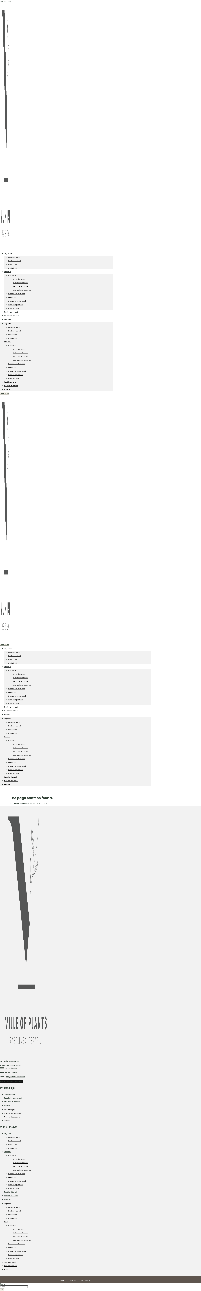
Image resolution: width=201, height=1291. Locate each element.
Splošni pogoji (9, 1094)
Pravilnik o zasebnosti (13, 1098)
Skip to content (6, 1)
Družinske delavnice (20, 283)
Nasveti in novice (11, 315)
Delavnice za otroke (20, 286)
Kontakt (7, 319)
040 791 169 (12, 1072)
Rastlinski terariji (14, 257)
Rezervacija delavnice (16, 294)
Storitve (7, 272)
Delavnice (12, 275)
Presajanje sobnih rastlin (17, 301)
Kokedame (12, 264)
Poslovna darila (14, 378)
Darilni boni (12, 268)
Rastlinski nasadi (14, 261)
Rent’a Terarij (13, 297)
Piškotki (7, 1105)
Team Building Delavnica (22, 290)
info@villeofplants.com (15, 1076)
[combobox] (14, 1286)
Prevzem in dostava (12, 1101)
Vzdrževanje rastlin (15, 305)
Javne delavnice (19, 279)
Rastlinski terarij (10, 382)
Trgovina (8, 253)
